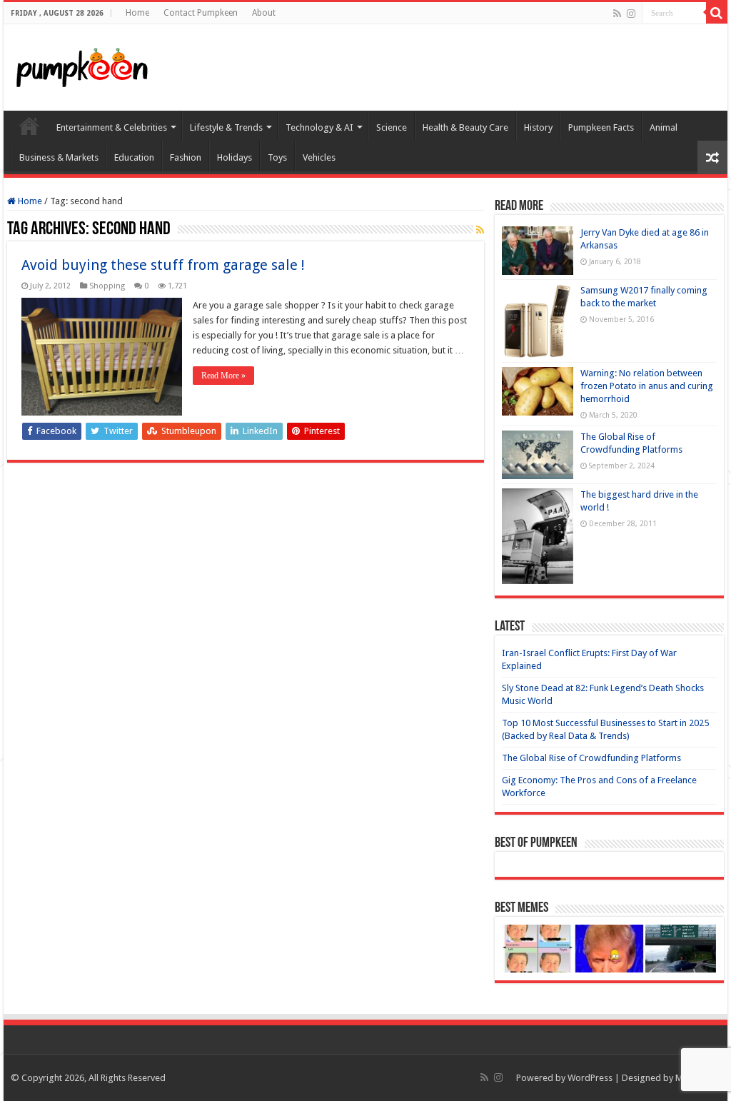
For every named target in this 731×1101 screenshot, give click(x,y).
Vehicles (319, 157)
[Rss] (617, 13)
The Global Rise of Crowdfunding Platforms (591, 758)
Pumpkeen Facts (601, 127)
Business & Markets (59, 157)
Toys (277, 157)
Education (134, 157)
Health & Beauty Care (465, 127)
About (264, 13)
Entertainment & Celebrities (111, 127)
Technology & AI (319, 127)
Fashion (185, 157)
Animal (663, 127)
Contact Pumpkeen (200, 13)
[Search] (716, 13)
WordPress (590, 1077)
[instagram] (631, 13)
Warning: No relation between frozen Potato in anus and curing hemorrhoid (646, 386)
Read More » (223, 376)
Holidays (234, 157)
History (538, 127)
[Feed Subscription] (480, 230)
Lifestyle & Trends (226, 127)
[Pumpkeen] (82, 65)
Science (391, 127)
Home (137, 13)
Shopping (107, 286)
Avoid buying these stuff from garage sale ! (163, 264)
